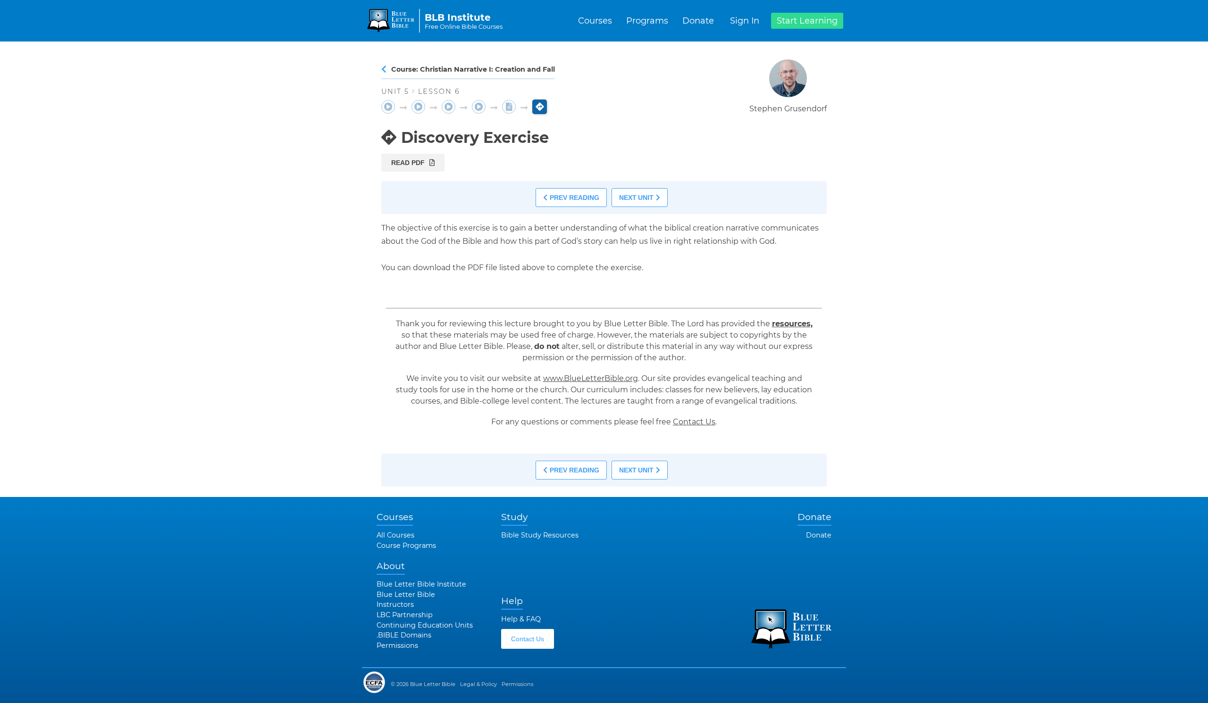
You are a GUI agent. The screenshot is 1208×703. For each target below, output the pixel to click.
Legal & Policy (478, 684)
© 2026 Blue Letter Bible (423, 684)
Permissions (397, 645)
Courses (595, 21)
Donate (698, 21)
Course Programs (406, 545)
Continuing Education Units (425, 625)
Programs (647, 21)
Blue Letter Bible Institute (421, 584)
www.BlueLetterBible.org (590, 378)
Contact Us (694, 421)
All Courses (395, 535)
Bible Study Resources (540, 535)
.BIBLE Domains (404, 635)
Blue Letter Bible (406, 594)
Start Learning (807, 21)
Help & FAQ (521, 619)
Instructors (395, 604)
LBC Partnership (405, 615)
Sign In (744, 21)
